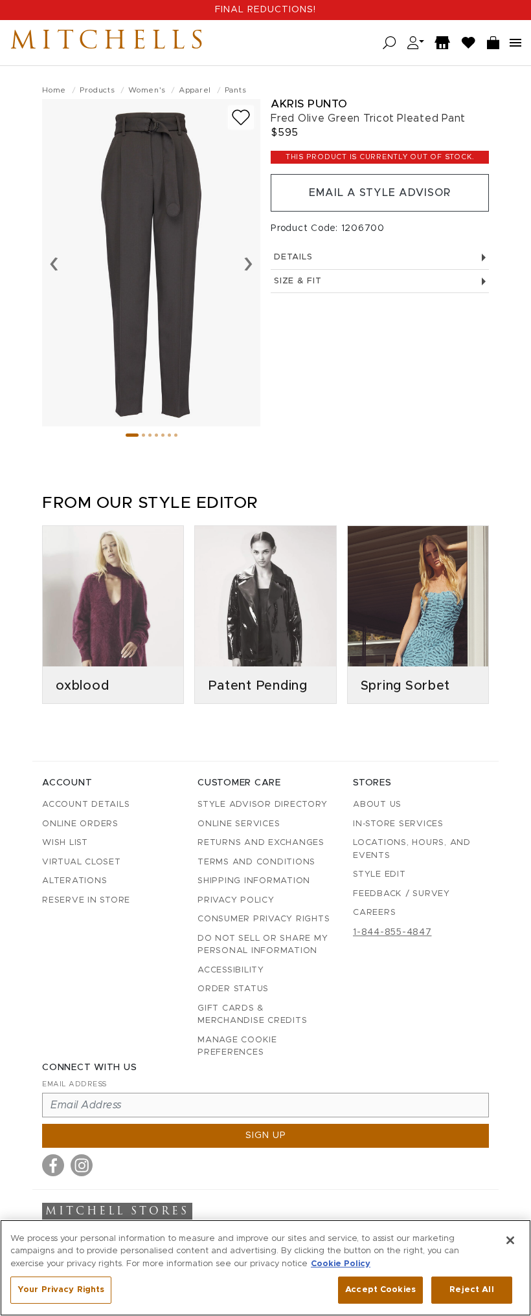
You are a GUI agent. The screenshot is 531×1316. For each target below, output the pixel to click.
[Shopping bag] (493, 43)
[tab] (132, 435)
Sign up (265, 1135)
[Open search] (389, 43)
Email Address (74, 1084)
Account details (86, 804)
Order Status (233, 989)
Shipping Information (254, 881)
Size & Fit (298, 281)
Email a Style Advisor (380, 193)
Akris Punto (309, 103)
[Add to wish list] (241, 117)
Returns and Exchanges (261, 843)
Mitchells (109, 42)
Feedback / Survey (401, 894)
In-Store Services (398, 824)
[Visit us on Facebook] (53, 1165)
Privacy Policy (236, 900)
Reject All (471, 1290)
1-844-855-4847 (392, 932)
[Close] (510, 1240)
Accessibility (231, 970)
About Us (377, 804)
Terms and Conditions (256, 862)
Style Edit (379, 874)
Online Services (239, 824)
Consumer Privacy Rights (264, 919)
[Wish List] (469, 43)
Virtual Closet (81, 862)
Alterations (74, 881)
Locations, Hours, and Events (412, 849)
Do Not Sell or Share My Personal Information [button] (263, 945)
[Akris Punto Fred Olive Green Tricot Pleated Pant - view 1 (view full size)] (151, 262)
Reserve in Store (86, 900)
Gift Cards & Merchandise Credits (252, 1014)
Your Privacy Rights (60, 1290)
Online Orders (80, 824)
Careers (374, 912)
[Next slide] (248, 262)
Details (293, 257)
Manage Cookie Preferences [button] (237, 1046)
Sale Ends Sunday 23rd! (265, 9)
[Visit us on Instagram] (82, 1165)
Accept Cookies (380, 1290)
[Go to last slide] (54, 262)
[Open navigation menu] (515, 42)
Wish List (65, 843)
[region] (265, 1268)
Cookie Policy (340, 1264)
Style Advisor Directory (262, 804)
